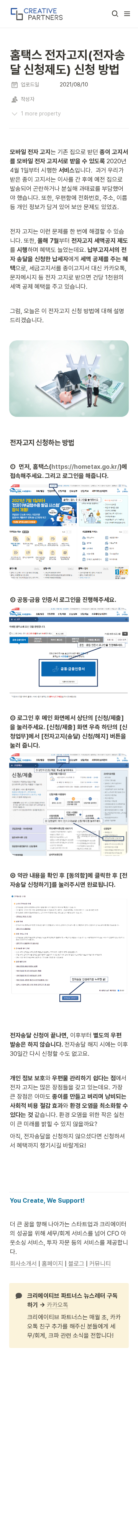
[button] (115, 13)
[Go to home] (36, 13)
